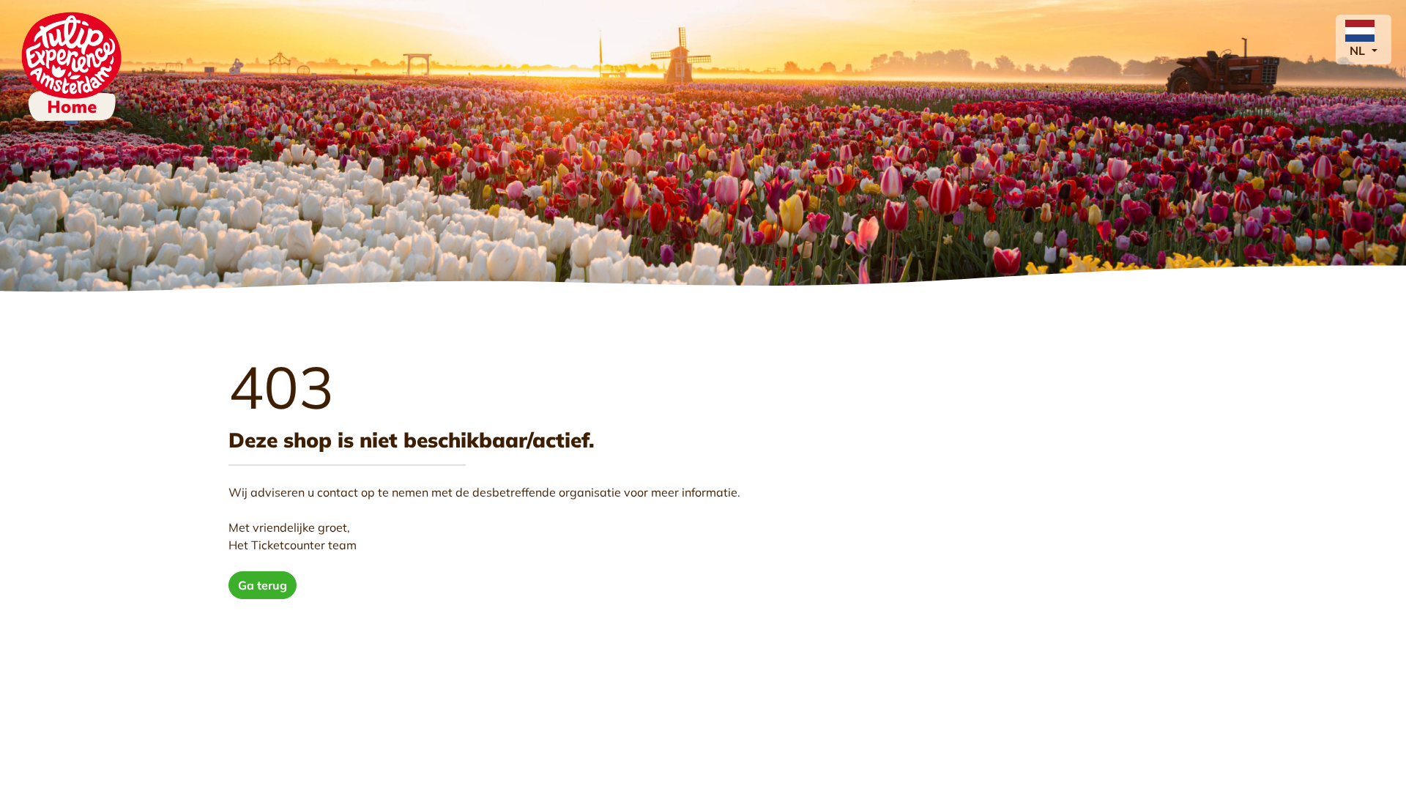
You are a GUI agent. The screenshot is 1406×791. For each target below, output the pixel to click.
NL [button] (1359, 50)
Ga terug (262, 585)
